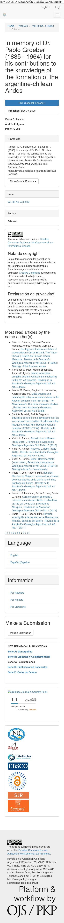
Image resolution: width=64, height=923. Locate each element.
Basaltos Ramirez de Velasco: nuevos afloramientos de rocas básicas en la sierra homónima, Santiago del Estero (35, 478)
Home (11, 25)
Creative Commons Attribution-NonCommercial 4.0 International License (30, 242)
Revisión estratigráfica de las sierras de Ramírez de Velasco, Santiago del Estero (35, 517)
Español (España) (20, 562)
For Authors (16, 599)
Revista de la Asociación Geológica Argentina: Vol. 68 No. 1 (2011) (35, 524)
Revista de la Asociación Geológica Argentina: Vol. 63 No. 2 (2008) (31, 409)
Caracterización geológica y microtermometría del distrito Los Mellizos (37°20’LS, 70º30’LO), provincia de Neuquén (34, 502)
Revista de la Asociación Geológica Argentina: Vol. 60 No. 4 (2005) (33, 383)
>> (28, 532)
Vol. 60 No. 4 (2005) (43, 25)
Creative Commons (29, 272)
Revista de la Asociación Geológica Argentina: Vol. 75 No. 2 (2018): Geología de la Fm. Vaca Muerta (35, 466)
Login (58, 7)
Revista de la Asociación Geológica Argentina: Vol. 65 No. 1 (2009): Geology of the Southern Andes (35, 363)
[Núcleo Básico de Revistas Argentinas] (16, 734)
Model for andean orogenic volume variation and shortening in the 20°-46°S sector (34, 376)
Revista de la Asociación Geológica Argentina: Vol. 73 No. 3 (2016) (34, 443)
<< (6, 532)
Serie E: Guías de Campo (22, 672)
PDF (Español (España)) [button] (32, 103)
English (14, 555)
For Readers (17, 592)
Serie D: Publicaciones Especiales (27, 667)
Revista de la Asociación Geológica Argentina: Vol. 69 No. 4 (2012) (35, 453)
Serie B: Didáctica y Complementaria (29, 656)
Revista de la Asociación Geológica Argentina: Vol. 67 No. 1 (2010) (33, 486)
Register (45, 7)
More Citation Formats (22, 181)
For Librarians (18, 606)
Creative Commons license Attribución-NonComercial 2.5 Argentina (28, 851)
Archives (23, 25)
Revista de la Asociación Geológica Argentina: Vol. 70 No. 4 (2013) (34, 508)
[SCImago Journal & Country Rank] (27, 691)
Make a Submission (20, 632)
